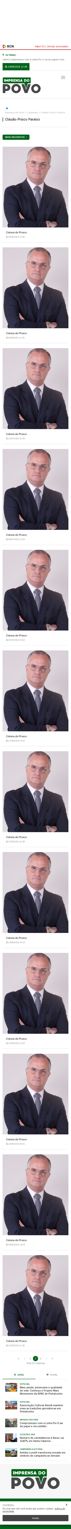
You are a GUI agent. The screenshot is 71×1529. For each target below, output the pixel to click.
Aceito (35, 1518)
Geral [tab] (20, 1374)
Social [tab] (54, 1374)
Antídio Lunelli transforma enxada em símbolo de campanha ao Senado (42, 1454)
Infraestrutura (29, 1420)
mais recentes (15, 137)
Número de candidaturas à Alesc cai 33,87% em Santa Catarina (42, 1439)
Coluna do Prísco (16, 635)
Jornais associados (57, 46)
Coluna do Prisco (16, 232)
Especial (25, 1384)
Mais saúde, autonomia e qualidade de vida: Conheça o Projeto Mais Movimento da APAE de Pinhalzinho (41, 1391)
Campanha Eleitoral (31, 1449)
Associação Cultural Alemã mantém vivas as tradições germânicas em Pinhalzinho (41, 1408)
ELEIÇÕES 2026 (27, 1434)
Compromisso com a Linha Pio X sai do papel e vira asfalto (41, 1424)
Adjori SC (40, 46)
